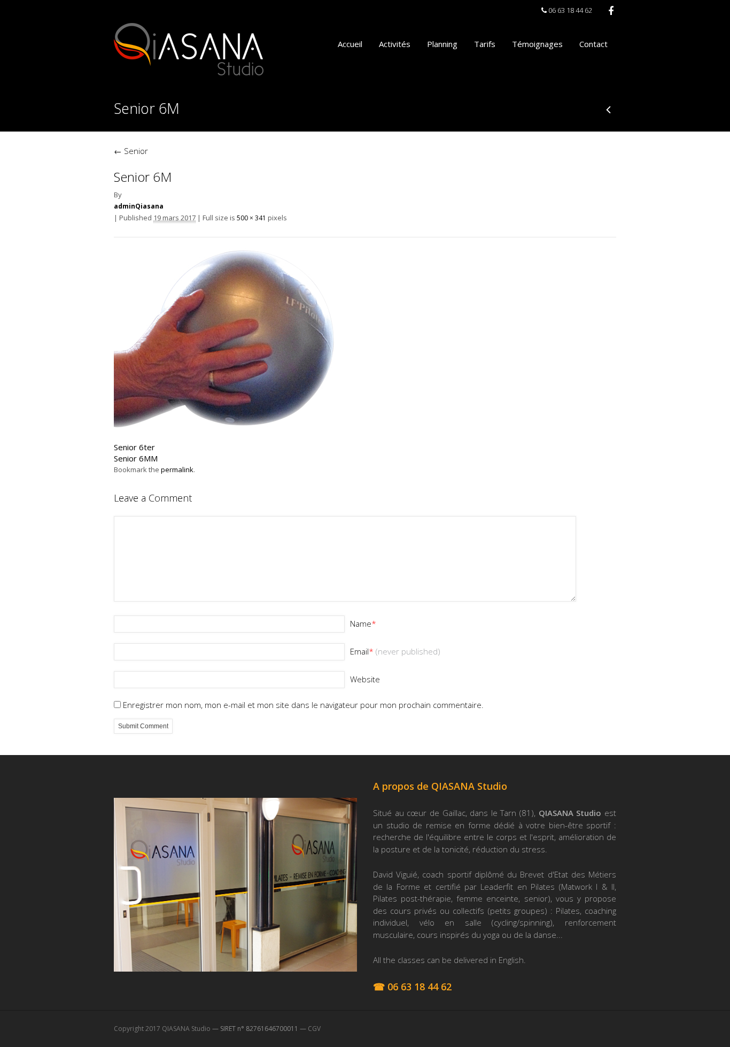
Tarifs (484, 44)
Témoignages (537, 44)
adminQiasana (139, 206)
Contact (593, 44)
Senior (131, 150)
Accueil (350, 44)
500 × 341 (251, 217)
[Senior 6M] (247, 427)
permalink (177, 469)
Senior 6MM (136, 458)
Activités (394, 44)
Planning (442, 44)
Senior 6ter (134, 447)
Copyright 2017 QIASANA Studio (162, 1028)
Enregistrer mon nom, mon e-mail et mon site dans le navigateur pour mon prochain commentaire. (303, 704)
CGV (314, 1028)
